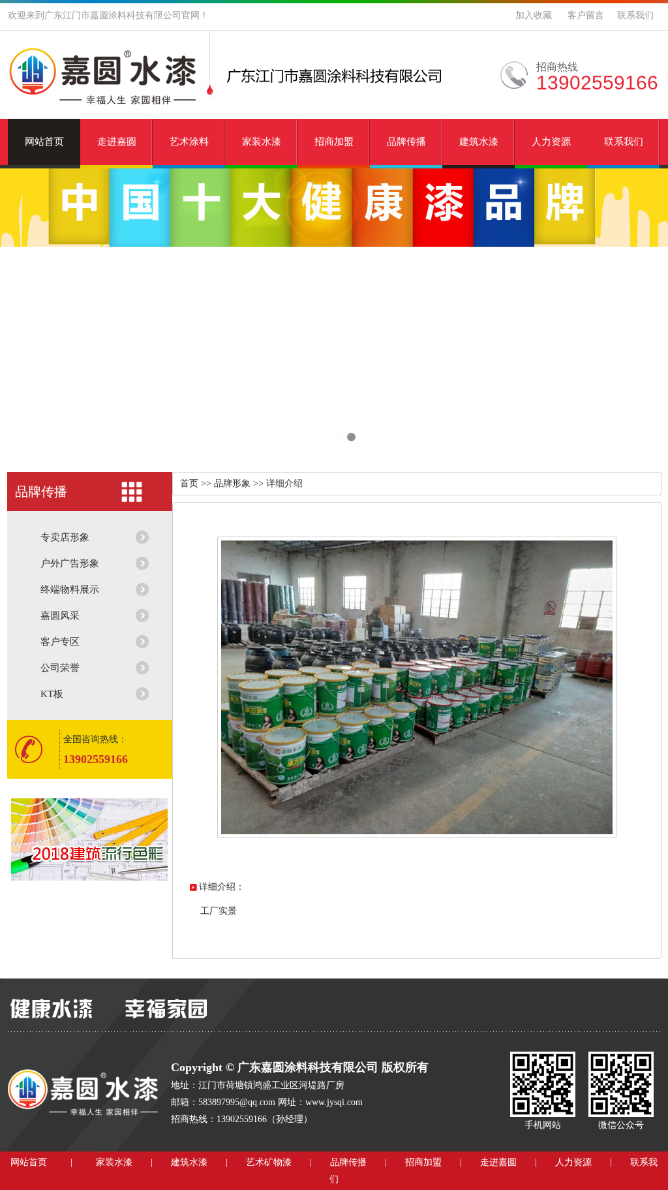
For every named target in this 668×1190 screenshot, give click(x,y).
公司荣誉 (60, 668)
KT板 (51, 694)
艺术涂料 (189, 141)
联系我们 (635, 15)
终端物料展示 (69, 589)
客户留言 (586, 15)
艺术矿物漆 (269, 1162)
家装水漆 (261, 141)
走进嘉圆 (116, 141)
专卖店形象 (64, 537)
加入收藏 (533, 15)
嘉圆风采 (60, 615)
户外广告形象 (69, 563)
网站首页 (44, 141)
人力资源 (551, 141)
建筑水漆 (478, 141)
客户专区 (60, 641)
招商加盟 (334, 141)
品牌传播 (406, 141)
